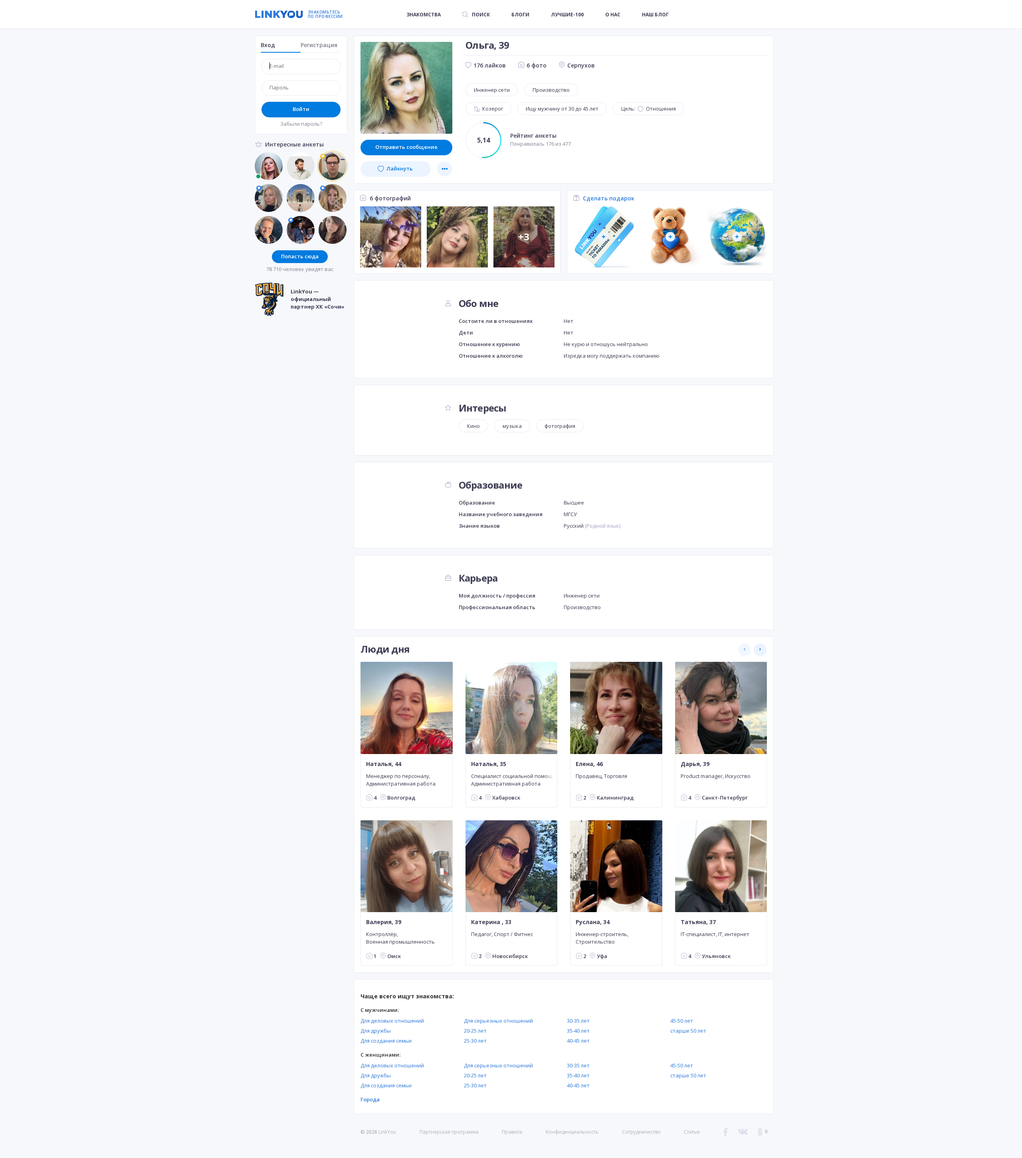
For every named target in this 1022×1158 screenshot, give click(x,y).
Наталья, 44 (383, 763)
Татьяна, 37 (698, 922)
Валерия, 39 (383, 922)
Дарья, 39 (695, 763)
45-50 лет (681, 1020)
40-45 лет (578, 1040)
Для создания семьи (386, 1040)
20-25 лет (475, 1030)
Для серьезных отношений (498, 1020)
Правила (512, 1131)
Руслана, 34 (593, 922)
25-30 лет (475, 1040)
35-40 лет (578, 1030)
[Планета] (737, 236)
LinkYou (387, 1131)
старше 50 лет (688, 1030)
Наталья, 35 (488, 763)
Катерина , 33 (491, 922)
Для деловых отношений (392, 1020)
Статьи (692, 1131)
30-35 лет (578, 1020)
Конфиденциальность (572, 1131)
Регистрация (319, 45)
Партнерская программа (449, 1131)
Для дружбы (375, 1030)
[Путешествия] (603, 236)
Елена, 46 (589, 763)
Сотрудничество (641, 1132)
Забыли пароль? (301, 123)
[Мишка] (670, 236)
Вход (268, 45)
